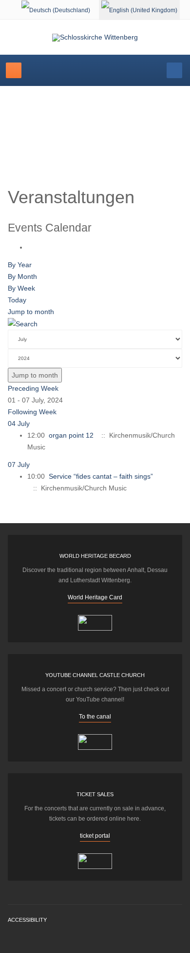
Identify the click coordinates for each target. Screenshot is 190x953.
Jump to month (31, 312)
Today (17, 300)
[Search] (23, 323)
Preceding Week (33, 388)
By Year (20, 265)
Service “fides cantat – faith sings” (101, 476)
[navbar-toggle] (13, 70)
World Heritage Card (95, 597)
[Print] (30, 247)
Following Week (32, 412)
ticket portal (95, 835)
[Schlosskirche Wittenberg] (95, 38)
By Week (21, 288)
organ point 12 (71, 435)
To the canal (95, 716)
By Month (22, 276)
